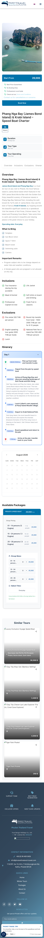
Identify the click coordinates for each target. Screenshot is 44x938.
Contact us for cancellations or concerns (19, 97)
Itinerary (39, 165)
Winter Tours (22, 881)
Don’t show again (36, 934)
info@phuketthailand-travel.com (23, 860)
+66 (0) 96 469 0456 (23, 856)
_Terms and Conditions (23, 94)
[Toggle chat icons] (3, 934)
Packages (22, 885)
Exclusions (29, 165)
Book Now (22, 103)
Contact (22, 893)
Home (22, 877)
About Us (22, 889)
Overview (8, 165)
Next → (12, 934)
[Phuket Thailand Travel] (22, 823)
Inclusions (18, 165)
